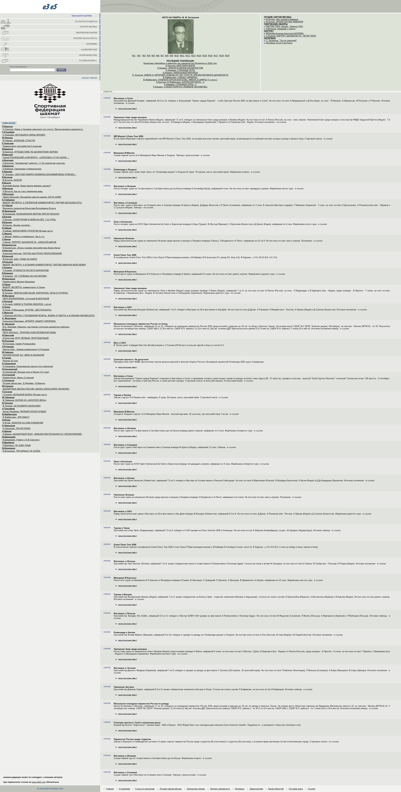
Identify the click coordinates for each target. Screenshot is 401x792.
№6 (157, 55)
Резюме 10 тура (10, 361)
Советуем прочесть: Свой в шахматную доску (137, 722)
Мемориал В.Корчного (125, 271)
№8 (166, 55)
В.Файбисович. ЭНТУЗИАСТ (16, 417)
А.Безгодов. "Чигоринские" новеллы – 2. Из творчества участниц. (34, 163)
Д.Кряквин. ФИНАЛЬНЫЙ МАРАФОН (180, 73)
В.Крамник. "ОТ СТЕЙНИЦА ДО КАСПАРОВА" (25, 276)
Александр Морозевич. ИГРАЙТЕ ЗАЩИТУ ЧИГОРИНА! (29, 321)
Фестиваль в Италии (124, 478)
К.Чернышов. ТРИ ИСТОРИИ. (17, 428)
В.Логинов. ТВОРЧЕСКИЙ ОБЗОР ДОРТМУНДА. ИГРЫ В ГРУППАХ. (35, 293)
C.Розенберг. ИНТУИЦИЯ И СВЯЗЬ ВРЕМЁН (24, 135)
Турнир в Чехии (122, 528)
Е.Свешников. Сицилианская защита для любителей (28, 366)
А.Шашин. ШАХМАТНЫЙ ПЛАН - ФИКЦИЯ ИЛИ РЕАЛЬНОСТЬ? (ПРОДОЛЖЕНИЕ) (42, 434)
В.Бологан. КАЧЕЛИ (12, 180)
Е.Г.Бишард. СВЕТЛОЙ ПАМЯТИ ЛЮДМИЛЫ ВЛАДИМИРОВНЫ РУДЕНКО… (39, 174)
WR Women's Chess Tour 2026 (128, 136)
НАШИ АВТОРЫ (9, 123)
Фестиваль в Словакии (125, 203)
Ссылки (311, 789)
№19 (227, 55)
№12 (187, 55)
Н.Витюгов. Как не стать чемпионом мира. (23, 191)
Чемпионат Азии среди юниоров (130, 117)
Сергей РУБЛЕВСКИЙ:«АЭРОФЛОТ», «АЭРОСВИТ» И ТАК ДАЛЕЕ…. (36, 157)
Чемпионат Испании (124, 238)
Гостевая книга (296, 789)
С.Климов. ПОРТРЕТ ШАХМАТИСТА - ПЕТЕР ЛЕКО (291, 36)
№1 (133, 55)
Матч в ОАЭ (120, 343)
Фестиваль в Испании (125, 186)
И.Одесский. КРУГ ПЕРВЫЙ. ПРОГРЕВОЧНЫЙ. (26, 338)
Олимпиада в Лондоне (125, 169)
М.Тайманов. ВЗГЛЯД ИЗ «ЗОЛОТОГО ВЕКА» (24, 400)
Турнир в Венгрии (123, 594)
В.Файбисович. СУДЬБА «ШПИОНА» (180, 77)
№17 (216, 55)
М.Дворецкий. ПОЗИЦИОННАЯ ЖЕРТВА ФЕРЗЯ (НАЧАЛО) (31, 214)
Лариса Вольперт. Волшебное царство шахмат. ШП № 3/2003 (32, 197)
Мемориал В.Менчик (124, 153)
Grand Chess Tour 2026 (125, 255)
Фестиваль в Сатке (123, 98)
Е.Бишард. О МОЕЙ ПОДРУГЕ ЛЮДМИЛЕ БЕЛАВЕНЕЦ (180, 87)
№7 (162, 55)
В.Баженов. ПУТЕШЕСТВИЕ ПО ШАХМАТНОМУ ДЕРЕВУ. (30, 152)
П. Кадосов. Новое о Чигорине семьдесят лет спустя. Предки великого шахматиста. (43, 129)
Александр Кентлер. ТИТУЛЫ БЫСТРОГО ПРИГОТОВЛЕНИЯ (32, 253)
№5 (153, 55)
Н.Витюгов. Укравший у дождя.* (281, 29)
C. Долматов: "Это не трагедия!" (281, 40)
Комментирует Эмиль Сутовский (18, 377)
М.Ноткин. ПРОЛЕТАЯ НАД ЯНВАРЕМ (284, 22)
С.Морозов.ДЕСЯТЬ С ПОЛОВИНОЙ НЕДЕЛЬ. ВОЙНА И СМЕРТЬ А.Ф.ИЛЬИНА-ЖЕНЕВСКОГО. (49, 315)
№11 (182, 55)
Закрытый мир (256, 789)
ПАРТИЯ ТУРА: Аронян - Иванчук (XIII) (284, 26)
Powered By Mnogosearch (18, 67)
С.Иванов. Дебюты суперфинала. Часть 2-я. (24, 236)
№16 (210, 55)
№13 (193, 55)
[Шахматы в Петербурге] (50, 21)
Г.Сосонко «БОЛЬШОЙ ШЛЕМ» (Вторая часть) (25, 394)
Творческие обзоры (196, 789)
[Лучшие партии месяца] (50, 27)
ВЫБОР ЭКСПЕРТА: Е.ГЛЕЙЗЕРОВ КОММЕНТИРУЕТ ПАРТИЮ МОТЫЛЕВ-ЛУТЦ (42, 202)
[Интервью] (50, 44)
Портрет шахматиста (220, 789)
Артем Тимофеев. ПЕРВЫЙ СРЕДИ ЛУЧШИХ (24, 411)
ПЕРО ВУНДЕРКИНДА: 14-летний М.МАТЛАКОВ (26, 298)
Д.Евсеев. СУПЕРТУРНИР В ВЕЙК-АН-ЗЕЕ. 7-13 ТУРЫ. (29, 219)
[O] (61, 70)
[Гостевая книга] (50, 61)
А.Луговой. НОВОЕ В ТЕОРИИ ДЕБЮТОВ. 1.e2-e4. (27, 304)
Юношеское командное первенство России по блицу (141, 324)
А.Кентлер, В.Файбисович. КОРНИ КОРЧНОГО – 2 (180, 82)
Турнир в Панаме (122, 395)
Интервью (239, 789)
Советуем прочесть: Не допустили (131, 359)
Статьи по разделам (144, 789)
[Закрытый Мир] (50, 50)
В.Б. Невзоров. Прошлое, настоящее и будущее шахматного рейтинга (36, 327)
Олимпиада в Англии (124, 632)
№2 (139, 55)
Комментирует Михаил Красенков (19, 282)
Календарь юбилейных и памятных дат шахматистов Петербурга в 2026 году (180, 63)
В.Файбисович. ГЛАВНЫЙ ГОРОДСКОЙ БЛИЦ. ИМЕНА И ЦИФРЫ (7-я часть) (180, 80)
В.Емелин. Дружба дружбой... (17, 225)
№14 (199, 55)
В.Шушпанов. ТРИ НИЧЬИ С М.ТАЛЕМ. (22, 451)
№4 (148, 55)
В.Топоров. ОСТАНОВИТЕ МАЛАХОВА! (22, 406)
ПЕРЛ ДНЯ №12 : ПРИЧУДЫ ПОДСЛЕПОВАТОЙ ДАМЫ (29, 332)
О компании (124, 789)
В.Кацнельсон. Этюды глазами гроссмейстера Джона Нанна (31, 248)
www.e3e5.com (38, 782)
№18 (221, 55)
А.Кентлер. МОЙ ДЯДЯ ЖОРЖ (180, 65)
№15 (204, 55)
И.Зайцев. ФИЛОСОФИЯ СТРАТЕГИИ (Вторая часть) (28, 231)
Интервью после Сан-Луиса (279, 43)
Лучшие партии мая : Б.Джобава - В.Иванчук (24, 383)
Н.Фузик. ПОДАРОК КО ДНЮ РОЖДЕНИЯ (23, 423)
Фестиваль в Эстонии (125, 668)
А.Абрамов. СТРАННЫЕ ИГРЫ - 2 (180, 84)
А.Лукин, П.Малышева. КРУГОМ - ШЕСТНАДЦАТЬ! (27, 310)
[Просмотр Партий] (50, 16)
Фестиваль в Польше (124, 561)
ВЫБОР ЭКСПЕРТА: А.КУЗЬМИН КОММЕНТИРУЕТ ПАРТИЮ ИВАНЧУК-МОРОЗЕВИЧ (44, 265)
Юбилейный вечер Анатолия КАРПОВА (285, 33)
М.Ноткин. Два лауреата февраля (282, 19)
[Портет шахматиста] (50, 38)
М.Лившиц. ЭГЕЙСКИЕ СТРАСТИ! (19, 140)
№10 (176, 55)
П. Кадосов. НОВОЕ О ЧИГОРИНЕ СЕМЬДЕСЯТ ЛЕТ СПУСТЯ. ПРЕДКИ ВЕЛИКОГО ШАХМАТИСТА (180, 75)
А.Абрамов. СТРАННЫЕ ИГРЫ (180, 70)
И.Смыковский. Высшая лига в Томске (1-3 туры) (26, 372)
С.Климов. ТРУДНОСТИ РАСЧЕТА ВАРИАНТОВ (26, 270)
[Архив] (50, 55)
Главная (110, 789)
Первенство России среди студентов (132, 739)
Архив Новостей (276, 789)
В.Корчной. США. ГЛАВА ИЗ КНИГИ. (20, 259)
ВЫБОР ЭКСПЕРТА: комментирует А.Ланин (24, 287)
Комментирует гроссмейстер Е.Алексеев (22, 146)
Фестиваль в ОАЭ (123, 307)
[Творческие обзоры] (50, 33)
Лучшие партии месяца (171, 789)
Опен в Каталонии (123, 222)
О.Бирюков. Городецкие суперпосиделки (22, 169)
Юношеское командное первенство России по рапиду (141, 703)
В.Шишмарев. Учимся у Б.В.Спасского (21, 440)
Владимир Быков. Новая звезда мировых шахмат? (27, 186)
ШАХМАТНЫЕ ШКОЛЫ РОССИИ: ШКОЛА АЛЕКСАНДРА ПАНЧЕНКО (36, 389)
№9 (171, 55)
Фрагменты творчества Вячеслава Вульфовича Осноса (29, 208)
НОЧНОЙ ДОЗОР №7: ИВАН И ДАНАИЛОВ (23, 355)
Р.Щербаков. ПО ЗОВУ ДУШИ (17, 445)
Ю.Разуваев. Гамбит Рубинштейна (19, 344)
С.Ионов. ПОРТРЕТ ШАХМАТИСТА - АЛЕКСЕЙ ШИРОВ (29, 242)
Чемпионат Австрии (124, 687)
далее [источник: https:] (127, 108)
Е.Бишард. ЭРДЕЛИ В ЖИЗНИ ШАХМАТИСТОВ (180, 68)
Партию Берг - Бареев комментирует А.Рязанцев (26, 349)
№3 (144, 55)
